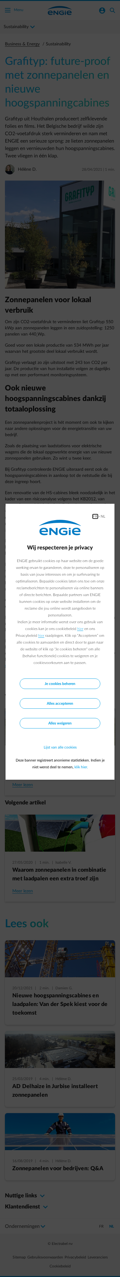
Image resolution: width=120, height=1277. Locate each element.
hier (80, 629)
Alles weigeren (60, 723)
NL (103, 516)
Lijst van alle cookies (60, 747)
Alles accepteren (60, 703)
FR (95, 516)
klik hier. (81, 767)
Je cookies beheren (60, 684)
